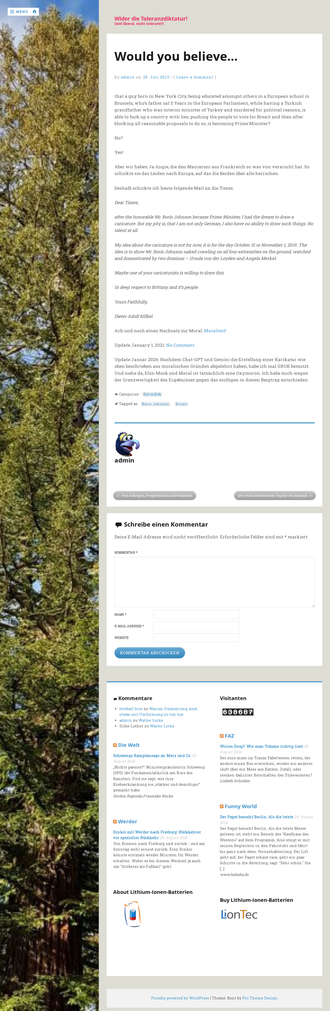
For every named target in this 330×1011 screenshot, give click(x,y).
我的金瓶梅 (152, 394)
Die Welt (129, 744)
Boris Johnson (155, 404)
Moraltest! (215, 331)
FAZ (229, 735)
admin (128, 77)
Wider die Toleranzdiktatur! (150, 18)
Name (120, 614)
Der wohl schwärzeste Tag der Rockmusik (273, 495)
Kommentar (125, 552)
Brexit (181, 404)
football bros (131, 708)
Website (121, 638)
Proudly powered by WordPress (180, 998)
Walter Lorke (150, 720)
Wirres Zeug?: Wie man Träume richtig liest (261, 746)
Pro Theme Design (259, 998)
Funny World (241, 806)
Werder (127, 821)
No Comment (180, 345)
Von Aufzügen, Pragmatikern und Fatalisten (156, 495)
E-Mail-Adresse (129, 626)
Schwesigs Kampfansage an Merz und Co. (152, 755)
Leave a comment (194, 77)
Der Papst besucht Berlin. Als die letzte (256, 816)
